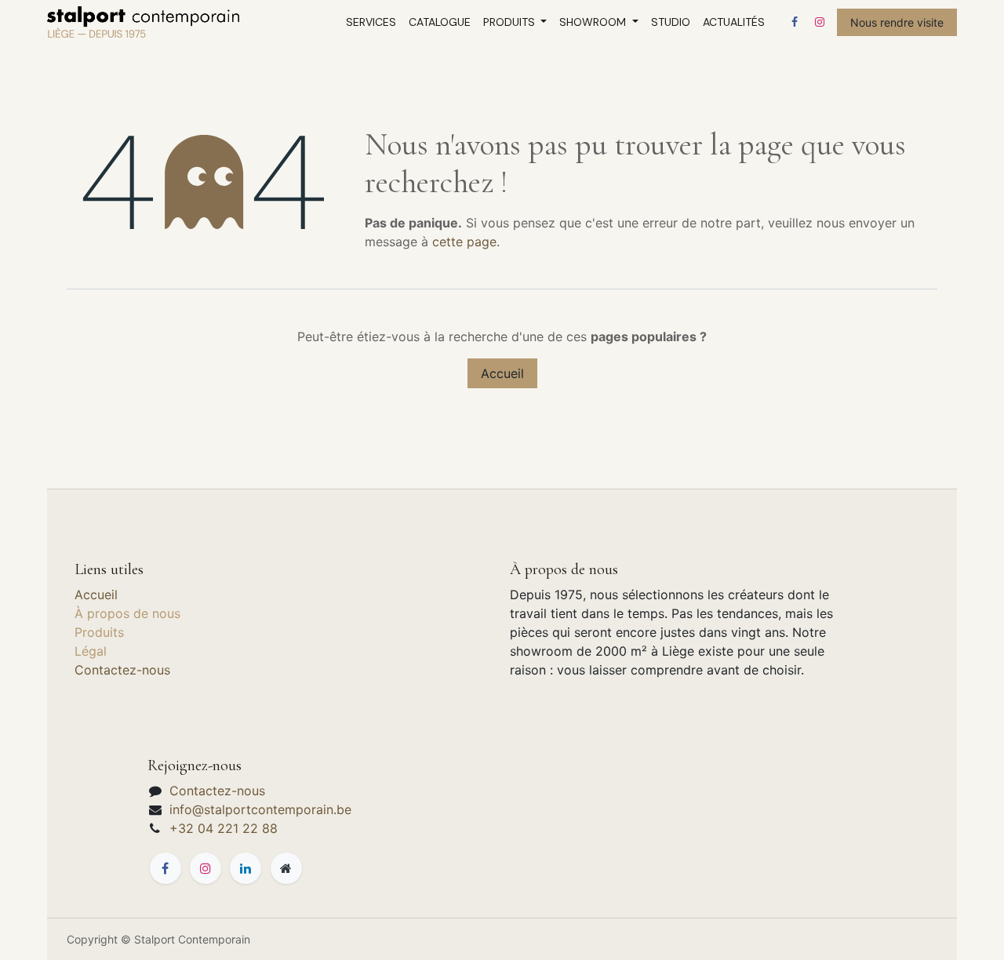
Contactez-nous (122, 670)
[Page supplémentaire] (286, 868)
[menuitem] (371, 22)
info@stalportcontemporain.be (260, 809)
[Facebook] (795, 22)
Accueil (502, 373)
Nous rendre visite (897, 22)
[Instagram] (820, 22)
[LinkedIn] (245, 868)
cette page (464, 241)
